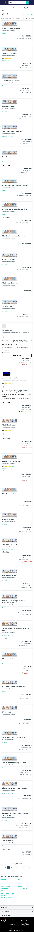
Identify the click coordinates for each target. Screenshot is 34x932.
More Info (4, 33)
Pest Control (21, 883)
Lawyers (20, 879)
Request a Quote (16, 355)
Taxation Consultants (21, 380)
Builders (20, 886)
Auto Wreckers (22, 890)
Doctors (3, 890)
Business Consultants (21, 332)
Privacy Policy (24, 920)
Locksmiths (4, 883)
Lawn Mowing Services (7, 893)
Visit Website (6, 165)
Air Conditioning (5, 895)
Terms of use (12, 924)
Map (5, 14)
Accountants (4, 888)
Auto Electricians (5, 886)
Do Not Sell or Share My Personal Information (25, 924)
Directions (4, 60)
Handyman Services (6, 897)
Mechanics (20, 881)
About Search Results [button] (28, 14)
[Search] (27, 2)
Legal (10, 928)
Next (26, 867)
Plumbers (3, 879)
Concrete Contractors (23, 888)
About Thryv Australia (12, 920)
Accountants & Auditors (8, 30)
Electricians (4, 881)
